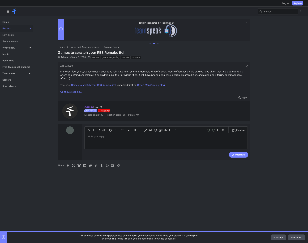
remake (125, 57)
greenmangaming (110, 57)
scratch (136, 57)
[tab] (150, 43)
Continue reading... (71, 91)
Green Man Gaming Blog (151, 85)
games (95, 57)
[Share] (246, 66)
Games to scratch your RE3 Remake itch (93, 85)
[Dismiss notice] (246, 23)
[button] (8, 11)
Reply (245, 97)
